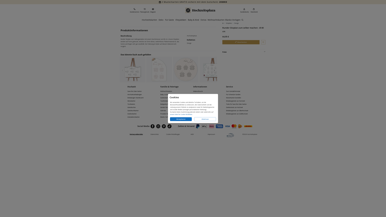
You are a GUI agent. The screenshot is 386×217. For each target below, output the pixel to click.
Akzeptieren (180, 119)
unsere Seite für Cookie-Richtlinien (181, 114)
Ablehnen (205, 119)
